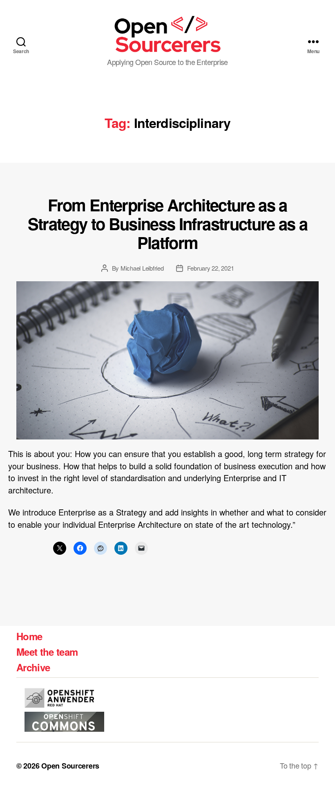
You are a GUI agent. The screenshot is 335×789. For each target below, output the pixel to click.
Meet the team (47, 652)
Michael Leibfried (142, 268)
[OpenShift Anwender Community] (59, 698)
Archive (33, 667)
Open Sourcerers (70, 765)
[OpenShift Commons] (64, 722)
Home (29, 636)
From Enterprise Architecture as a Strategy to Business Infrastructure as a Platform (168, 223)
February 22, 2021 (210, 268)
